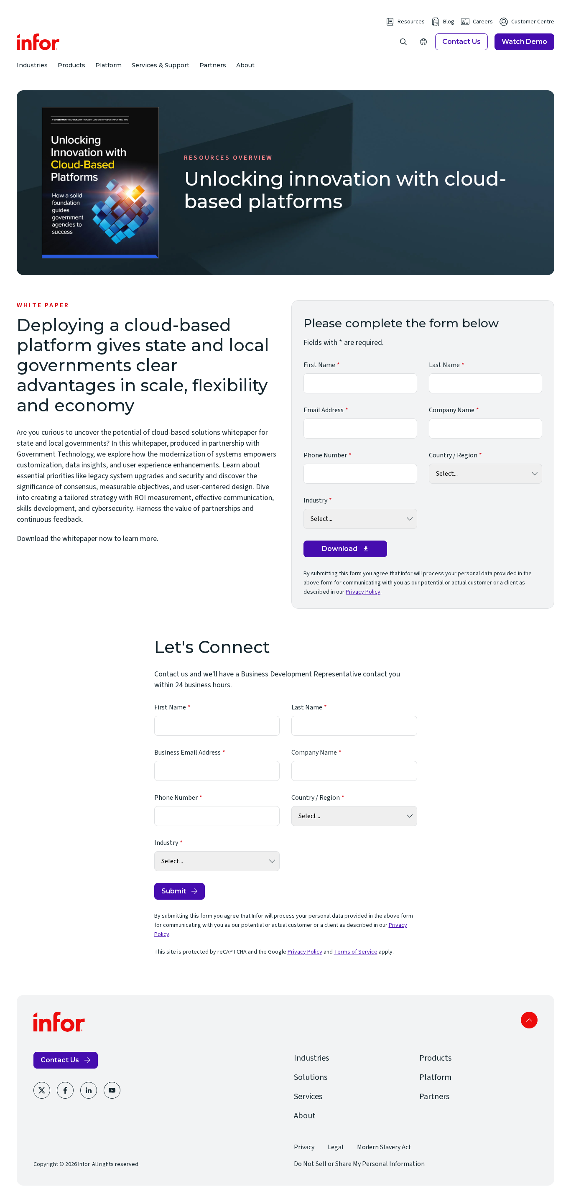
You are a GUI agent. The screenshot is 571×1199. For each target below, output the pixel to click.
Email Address (323, 410)
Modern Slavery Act (384, 1147)
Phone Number (325, 455)
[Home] (38, 41)
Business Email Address (187, 752)
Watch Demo (524, 42)
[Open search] (403, 41)
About (245, 65)
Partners (212, 65)
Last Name (444, 365)
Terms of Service (355, 952)
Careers (483, 22)
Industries (32, 65)
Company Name (451, 410)
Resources (411, 22)
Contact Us (461, 42)
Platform (108, 65)
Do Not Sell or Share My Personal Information (359, 1163)
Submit (173, 891)
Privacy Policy (363, 592)
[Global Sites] (423, 41)
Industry (315, 500)
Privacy (304, 1147)
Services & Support (160, 65)
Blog (448, 22)
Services (308, 1096)
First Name (319, 365)
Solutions (310, 1077)
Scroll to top (529, 1020)
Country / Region (453, 455)
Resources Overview (228, 157)
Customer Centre (532, 22)
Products (71, 65)
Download (339, 549)
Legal (336, 1147)
